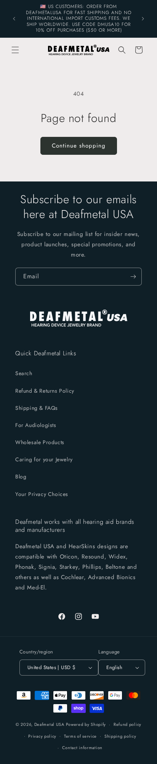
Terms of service (80, 736)
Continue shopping (79, 145)
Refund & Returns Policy (44, 391)
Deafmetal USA (50, 724)
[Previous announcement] (14, 18)
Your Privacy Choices (41, 494)
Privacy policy (42, 736)
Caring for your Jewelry (44, 459)
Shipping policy (120, 736)
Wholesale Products (39, 442)
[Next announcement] (143, 18)
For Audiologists (35, 425)
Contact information (82, 748)
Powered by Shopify (86, 724)
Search (23, 373)
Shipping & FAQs (36, 408)
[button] (15, 50)
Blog (20, 476)
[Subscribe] (133, 277)
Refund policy (127, 724)
